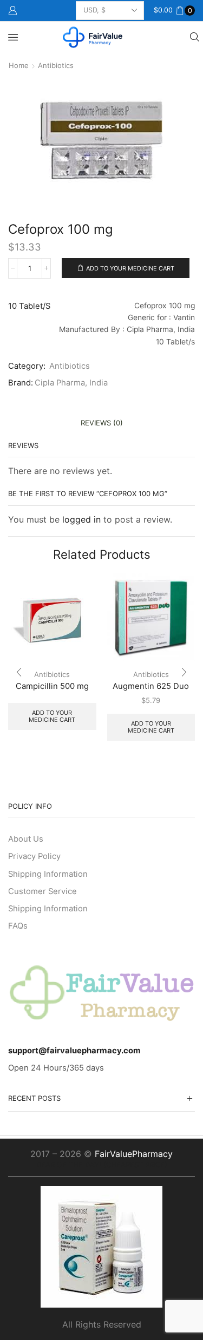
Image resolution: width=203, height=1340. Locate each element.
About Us (25, 839)
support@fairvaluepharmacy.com (74, 1050)
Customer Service (42, 891)
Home (19, 65)
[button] (19, 672)
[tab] (101, 423)
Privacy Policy (34, 856)
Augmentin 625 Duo (151, 686)
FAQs (18, 926)
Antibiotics (56, 65)
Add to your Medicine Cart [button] (151, 727)
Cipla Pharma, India (71, 383)
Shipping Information (48, 874)
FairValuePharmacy (134, 1153)
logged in (81, 519)
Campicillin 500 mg (52, 686)
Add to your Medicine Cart (130, 268)
